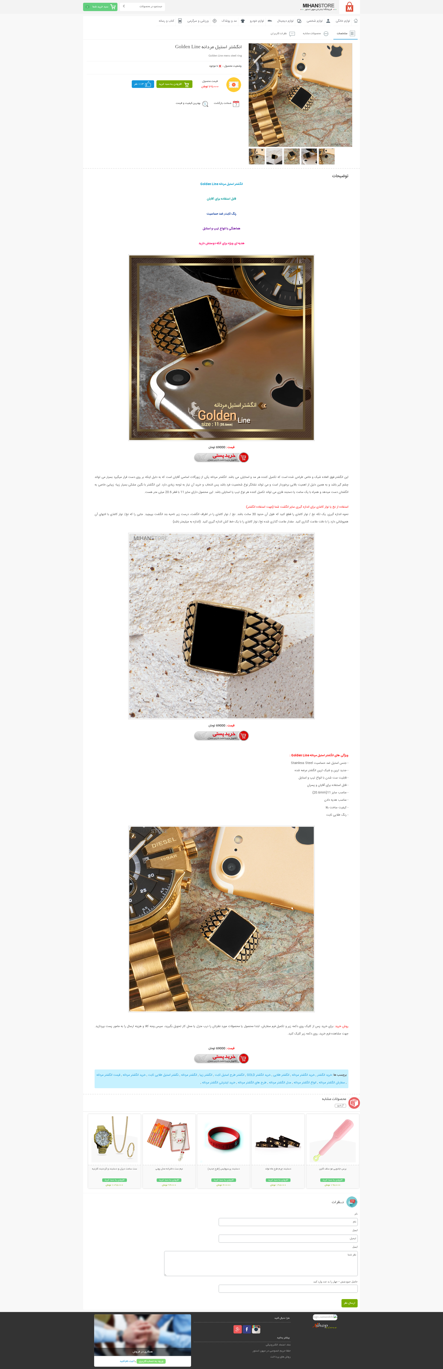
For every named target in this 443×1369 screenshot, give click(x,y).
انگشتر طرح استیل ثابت (229, 1075)
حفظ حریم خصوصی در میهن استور (271, 1350)
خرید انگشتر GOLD (259, 1075)
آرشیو (340, 1105)
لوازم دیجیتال (285, 21)
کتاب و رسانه (166, 21)
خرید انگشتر (324, 1075)
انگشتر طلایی (280, 1075)
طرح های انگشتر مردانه (252, 1082)
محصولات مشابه (312, 33)
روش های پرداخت (280, 1356)
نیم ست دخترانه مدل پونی (169, 1169)
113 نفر (139, 84)
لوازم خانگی (343, 21)
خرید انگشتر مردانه (303, 1075)
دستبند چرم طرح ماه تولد (278, 1169)
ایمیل (355, 1230)
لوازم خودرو (257, 21)
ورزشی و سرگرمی (198, 21)
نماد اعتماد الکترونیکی (278, 1344)
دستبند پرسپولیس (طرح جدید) (224, 1169)
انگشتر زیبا (206, 1075)
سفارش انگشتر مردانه (332, 1082)
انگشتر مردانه (189, 1075)
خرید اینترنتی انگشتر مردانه (218, 1082)
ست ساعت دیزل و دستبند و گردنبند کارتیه (114, 1169)
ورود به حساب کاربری (151, 1361)
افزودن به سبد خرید (170, 84)
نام (356, 1213)
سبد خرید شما (100, 6)
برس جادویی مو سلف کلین (332, 1169)
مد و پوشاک (229, 21)
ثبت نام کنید (127, 1361)
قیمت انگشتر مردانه (108, 1075)
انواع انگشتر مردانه (305, 1082)
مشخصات (342, 33)
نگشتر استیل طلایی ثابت (163, 1075)
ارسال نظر (349, 1303)
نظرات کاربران (279, 33)
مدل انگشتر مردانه (280, 1082)
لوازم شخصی (315, 21)
